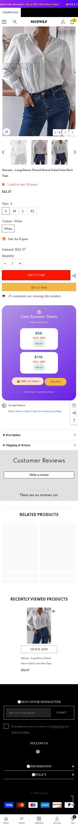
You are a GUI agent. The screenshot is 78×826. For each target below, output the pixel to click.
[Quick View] (53, 611)
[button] (65, 132)
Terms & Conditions (20, 732)
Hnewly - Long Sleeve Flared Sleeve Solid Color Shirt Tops (36, 661)
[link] (20, 575)
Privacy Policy (58, 726)
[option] (39, 81)
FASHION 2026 (10, 12)
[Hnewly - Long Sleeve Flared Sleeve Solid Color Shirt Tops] (39, 626)
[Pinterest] (38, 751)
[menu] (4, 21)
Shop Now (55, 381)
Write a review (39, 474)
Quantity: (8, 256)
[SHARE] (73, 275)
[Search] (15, 21)
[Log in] (63, 22)
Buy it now (39, 287)
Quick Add (39, 649)
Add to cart (36, 275)
